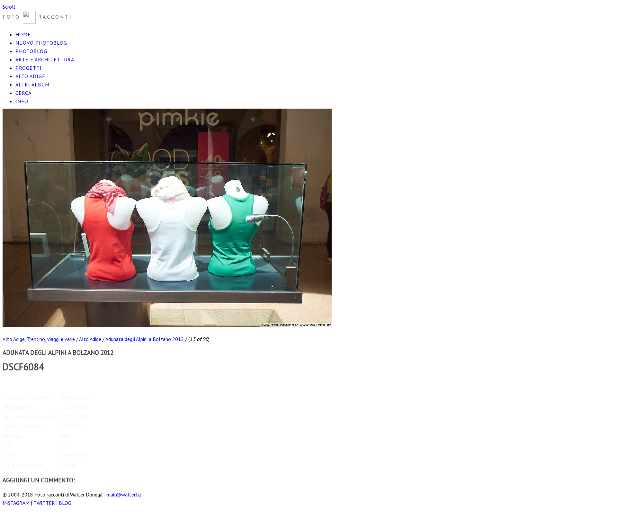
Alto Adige (30, 76)
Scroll (9, 7)
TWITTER (44, 503)
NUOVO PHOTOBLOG (41, 43)
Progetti (28, 68)
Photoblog (31, 51)
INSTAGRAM (16, 503)
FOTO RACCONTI (37, 16)
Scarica (10, 381)
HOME (23, 34)
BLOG (65, 503)
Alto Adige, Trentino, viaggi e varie (39, 339)
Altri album (32, 84)
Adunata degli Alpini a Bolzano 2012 (144, 339)
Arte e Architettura (44, 59)
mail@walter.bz (123, 494)
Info (21, 101)
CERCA (23, 93)
